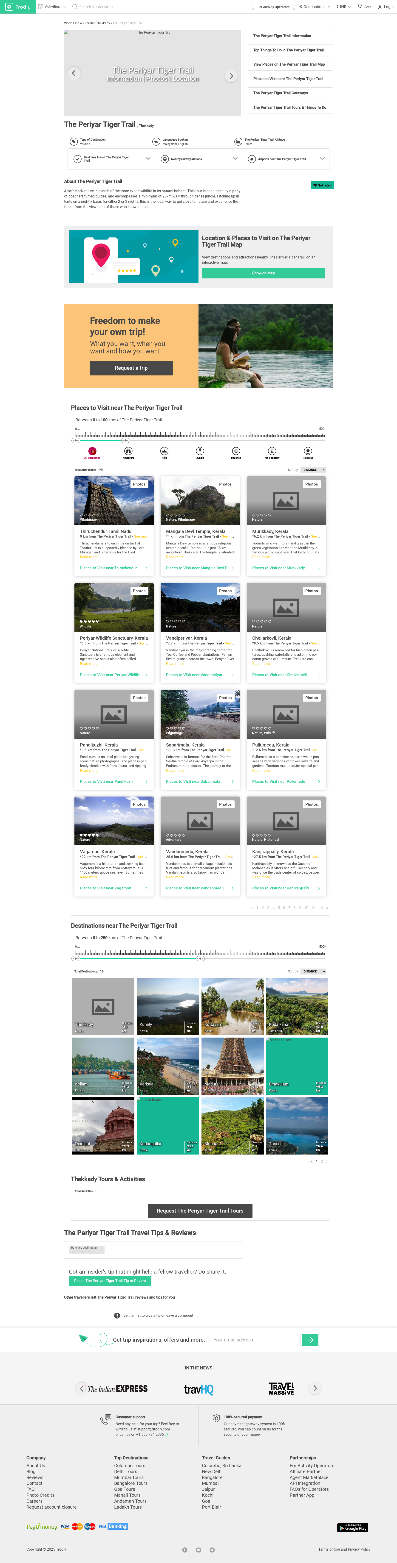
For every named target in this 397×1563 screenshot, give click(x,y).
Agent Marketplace (309, 1477)
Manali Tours (127, 1495)
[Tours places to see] (18, 7)
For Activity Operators (273, 7)
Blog (30, 1471)
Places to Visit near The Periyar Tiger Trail (288, 79)
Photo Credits (40, 1495)
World (68, 23)
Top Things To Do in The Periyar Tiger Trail (288, 50)
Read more (88, 557)
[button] (344, 7)
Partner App (302, 1495)
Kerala (89, 23)
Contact (34, 1483)
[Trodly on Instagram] (198, 1549)
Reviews (34, 1477)
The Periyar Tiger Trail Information (282, 36)
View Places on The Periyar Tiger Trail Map (289, 64)
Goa (206, 1501)
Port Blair (211, 1507)
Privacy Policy (359, 1549)
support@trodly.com (153, 1429)
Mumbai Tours (129, 1477)
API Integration (305, 1483)
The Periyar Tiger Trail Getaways (280, 93)
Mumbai (210, 1483)
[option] (152, 73)
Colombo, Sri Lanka (221, 1465)
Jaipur (208, 1489)
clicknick (81, 113)
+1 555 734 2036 (150, 1434)
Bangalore (212, 1477)
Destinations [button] (315, 6)
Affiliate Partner (306, 1471)
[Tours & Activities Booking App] (284, 1527)
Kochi (207, 1495)
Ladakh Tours (128, 1507)
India (78, 23)
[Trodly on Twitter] (212, 1549)
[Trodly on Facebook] (184, 1549)
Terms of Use (329, 1549)
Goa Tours (124, 1489)
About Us (35, 1465)
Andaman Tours (130, 1501)
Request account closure (51, 1507)
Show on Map (263, 273)
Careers (34, 1501)
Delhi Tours (125, 1471)
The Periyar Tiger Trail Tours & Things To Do (289, 107)
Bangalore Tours (130, 1483)
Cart (367, 7)
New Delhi (212, 1471)
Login (389, 6)
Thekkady (103, 23)
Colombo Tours (129, 1465)
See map (140, 536)
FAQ (30, 1489)
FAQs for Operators (309, 1489)
